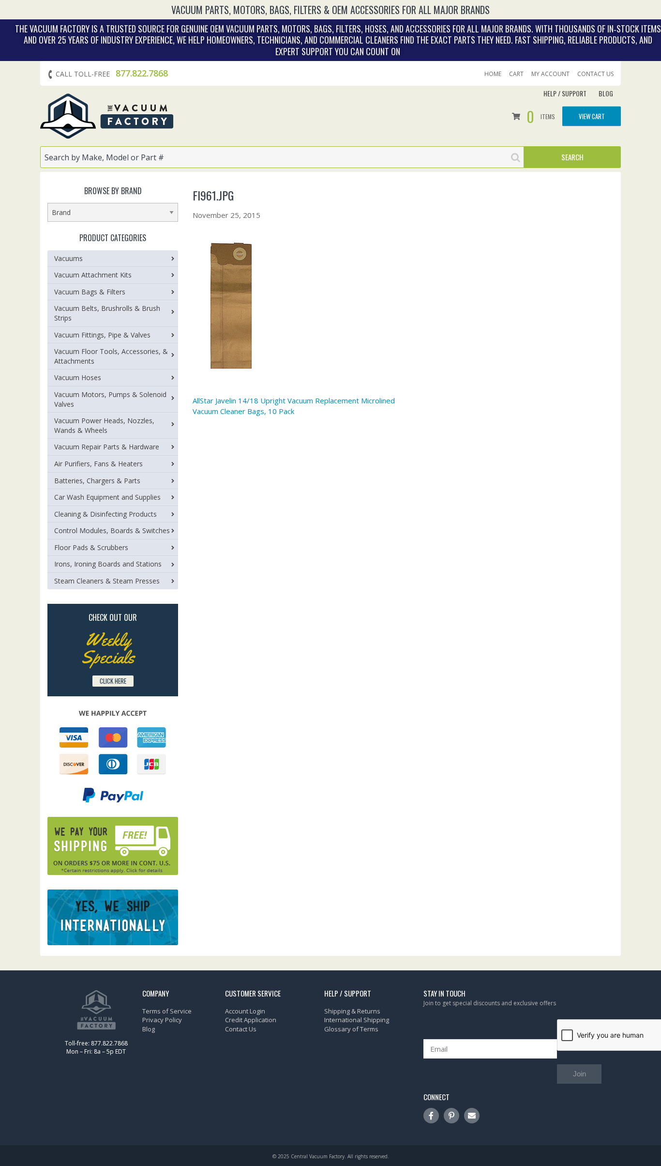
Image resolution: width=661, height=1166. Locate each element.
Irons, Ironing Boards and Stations (108, 563)
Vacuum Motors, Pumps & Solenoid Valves (110, 399)
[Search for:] (282, 157)
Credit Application (250, 1019)
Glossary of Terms (351, 1029)
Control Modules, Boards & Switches (112, 530)
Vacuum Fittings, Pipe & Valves (102, 334)
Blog (606, 93)
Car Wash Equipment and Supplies (107, 497)
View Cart (592, 116)
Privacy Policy (162, 1019)
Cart (516, 74)
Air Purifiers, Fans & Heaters (98, 463)
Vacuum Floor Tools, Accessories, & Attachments (111, 356)
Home (492, 74)
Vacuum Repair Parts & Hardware (106, 446)
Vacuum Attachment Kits (93, 274)
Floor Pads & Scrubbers (91, 547)
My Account (550, 74)
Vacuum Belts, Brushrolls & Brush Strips (107, 313)
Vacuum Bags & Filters (89, 291)
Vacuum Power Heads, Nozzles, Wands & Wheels (104, 425)
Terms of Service (167, 1011)
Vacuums (68, 258)
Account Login (245, 1011)
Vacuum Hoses (77, 377)
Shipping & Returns (352, 1011)
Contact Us (595, 74)
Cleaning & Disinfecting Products (105, 514)
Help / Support (564, 93)
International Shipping (356, 1019)
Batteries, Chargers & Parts (97, 480)
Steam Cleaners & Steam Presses (107, 580)
